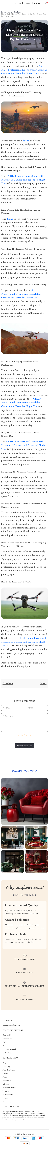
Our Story (6, 1066)
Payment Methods (9, 1049)
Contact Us (7, 1035)
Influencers (7, 1081)
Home (3, 12)
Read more (18, 12)
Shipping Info (8, 1039)
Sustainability (8, 1095)
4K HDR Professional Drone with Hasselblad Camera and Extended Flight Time (24, 70)
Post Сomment (24, 746)
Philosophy (7, 1098)
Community (7, 1102)
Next (43, 683)
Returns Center (8, 1046)
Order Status (7, 1053)
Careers (6, 1074)
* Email (31, 708)
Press (5, 1077)
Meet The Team (9, 1070)
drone (26, 141)
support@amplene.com (11, 1025)
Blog (10, 12)
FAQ (4, 1042)
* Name (6, 708)
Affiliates (6, 1084)
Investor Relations (9, 1088)
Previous (8, 683)
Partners (6, 1091)
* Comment (8, 716)
